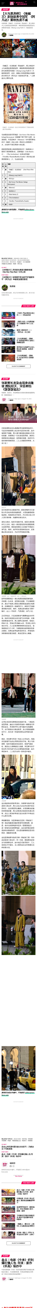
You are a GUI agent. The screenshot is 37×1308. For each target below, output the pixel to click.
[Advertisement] (18, 233)
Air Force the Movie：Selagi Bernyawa (15, 260)
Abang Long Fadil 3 (21, 258)
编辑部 (11, 400)
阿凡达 (20, 264)
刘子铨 (25, 1139)
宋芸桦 (31, 1139)
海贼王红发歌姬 (7, 264)
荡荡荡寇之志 (17, 1140)
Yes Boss (18, 1176)
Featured (5, 262)
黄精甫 (30, 1140)
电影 (9, 1140)
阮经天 (25, 1140)
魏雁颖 (11, 35)
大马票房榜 (27, 262)
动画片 (20, 262)
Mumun (13, 262)
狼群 (15, 264)
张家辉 (4, 1140)
